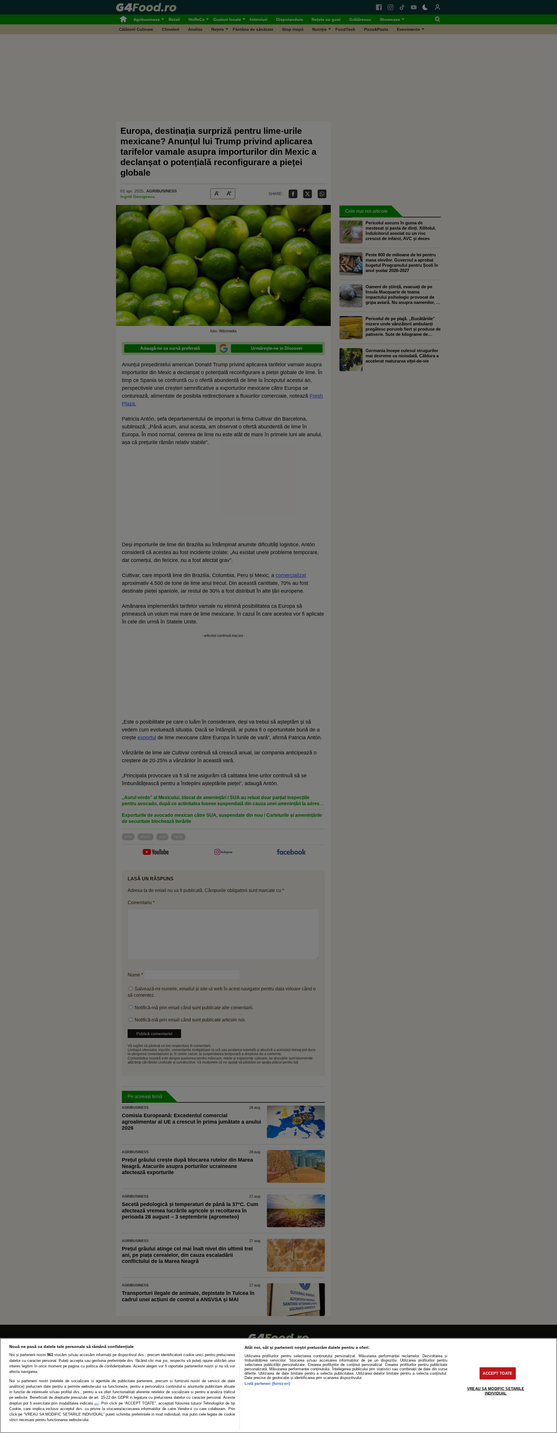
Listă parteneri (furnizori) (267, 1383)
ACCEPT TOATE (497, 1373)
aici (96, 1403)
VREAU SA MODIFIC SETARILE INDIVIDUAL (495, 1391)
